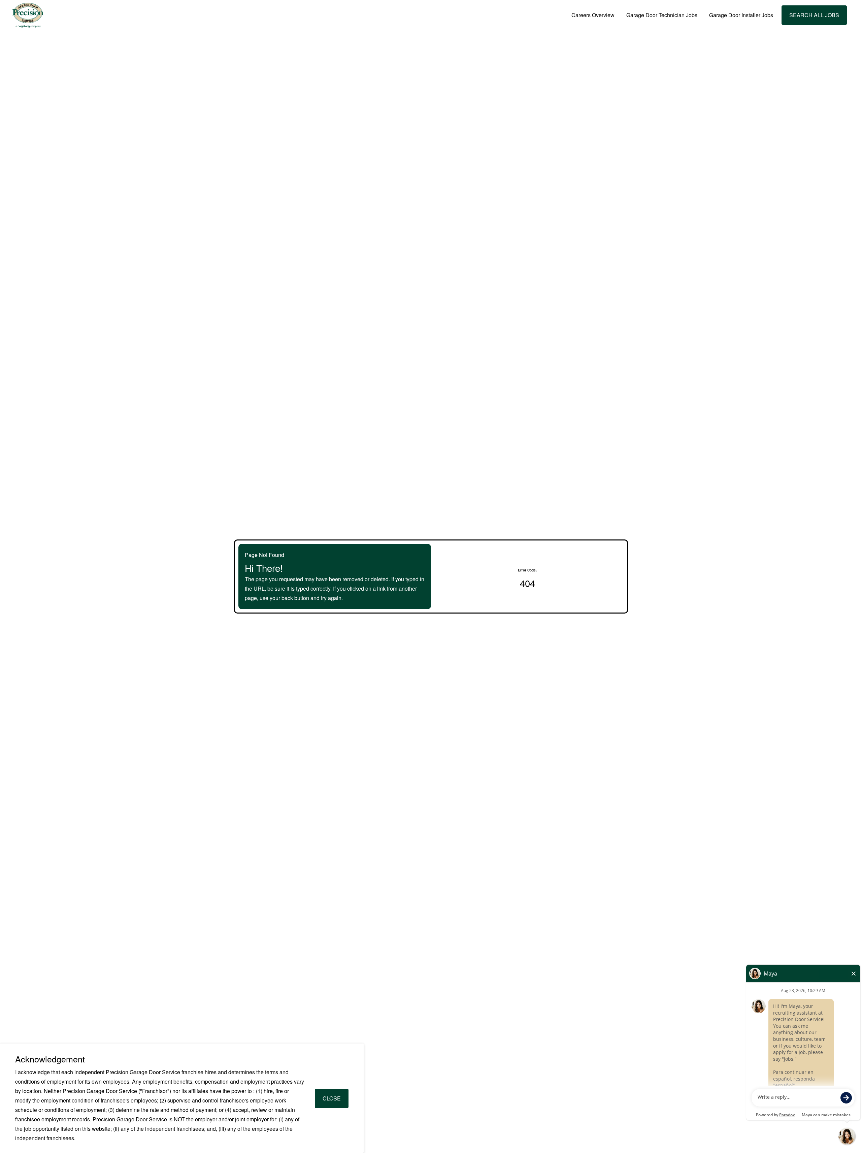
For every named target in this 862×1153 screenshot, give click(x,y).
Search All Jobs (814, 15)
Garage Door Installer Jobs (741, 15)
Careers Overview (593, 15)
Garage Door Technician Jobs (661, 15)
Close (332, 1098)
